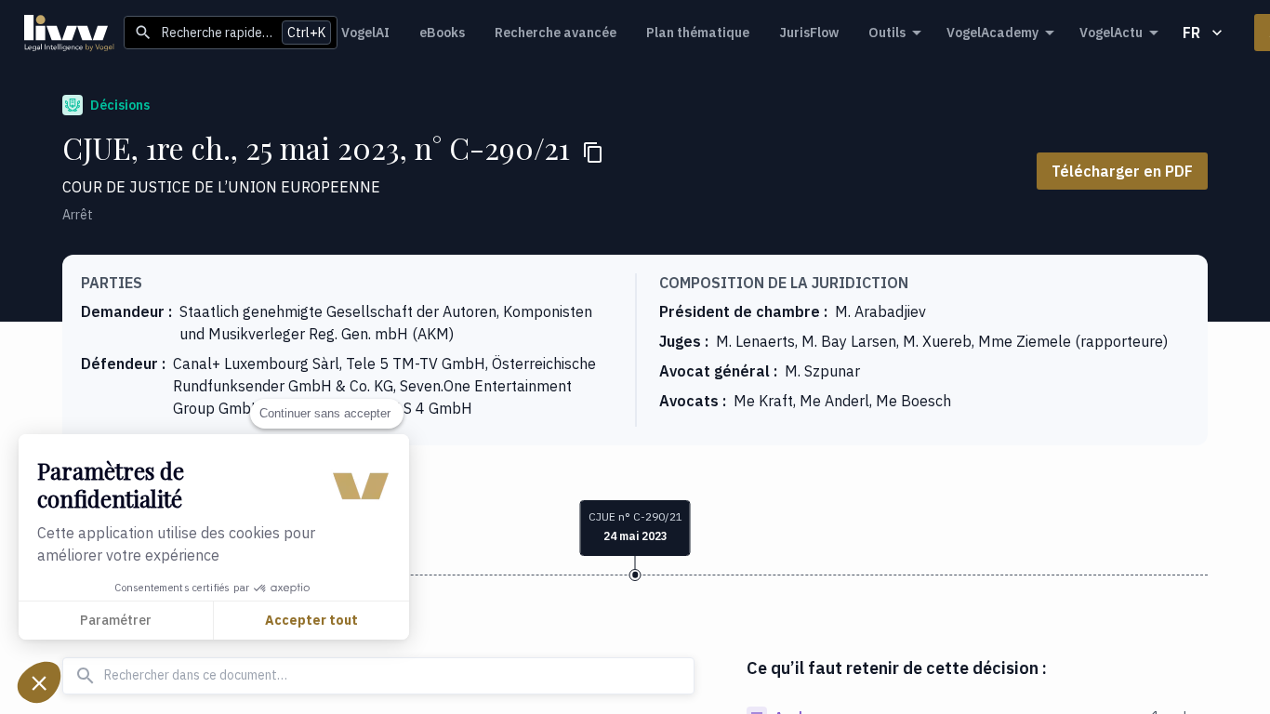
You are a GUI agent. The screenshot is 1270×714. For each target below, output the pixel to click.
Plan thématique (697, 32)
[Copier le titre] (593, 152)
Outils (887, 32)
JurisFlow (809, 32)
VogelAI (365, 32)
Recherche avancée (555, 32)
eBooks (442, 32)
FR (1191, 32)
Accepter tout (311, 620)
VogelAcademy (992, 32)
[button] (39, 682)
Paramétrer (116, 620)
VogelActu (1111, 32)
